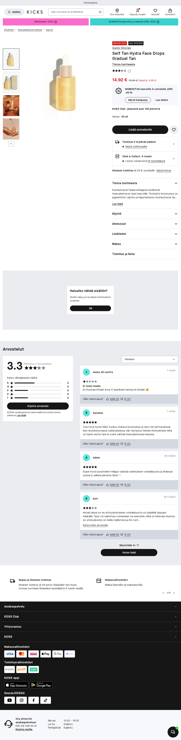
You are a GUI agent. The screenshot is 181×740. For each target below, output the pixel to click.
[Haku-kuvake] (100, 12)
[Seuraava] (11, 144)
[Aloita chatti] (173, 732)
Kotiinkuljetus (90, 2)
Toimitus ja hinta (123, 254)
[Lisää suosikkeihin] (174, 129)
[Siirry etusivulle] (35, 12)
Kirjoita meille (24, 729)
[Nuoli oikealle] (174, 593)
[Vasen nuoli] (163, 593)
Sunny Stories (121, 48)
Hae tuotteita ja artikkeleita (67, 11)
